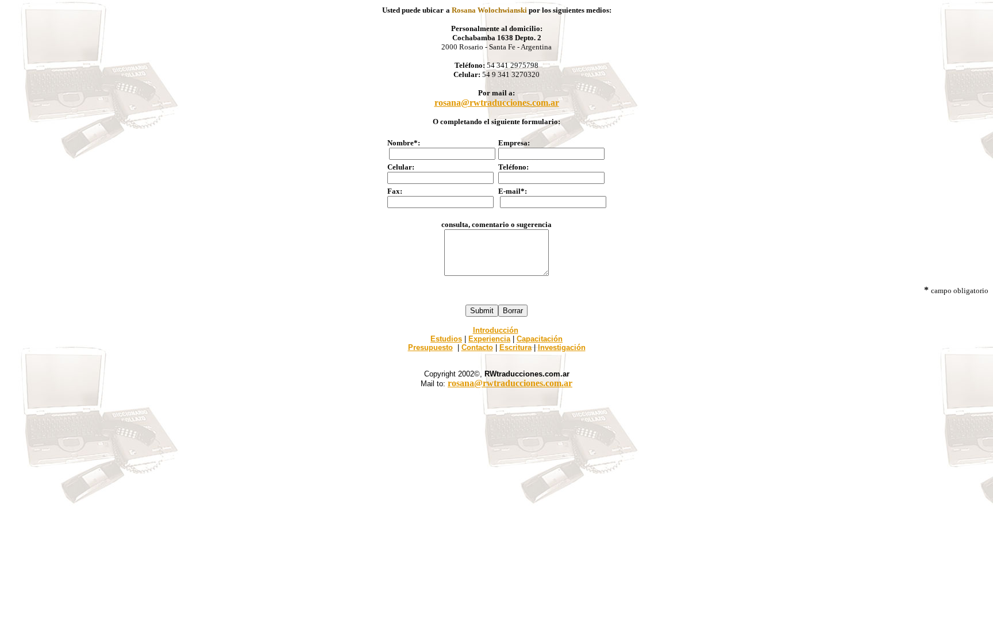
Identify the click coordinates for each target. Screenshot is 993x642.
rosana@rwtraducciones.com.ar (496, 102)
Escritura (515, 347)
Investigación (562, 347)
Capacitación (540, 339)
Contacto (477, 347)
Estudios (446, 339)
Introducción (495, 330)
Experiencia (489, 339)
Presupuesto (430, 347)
